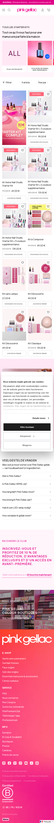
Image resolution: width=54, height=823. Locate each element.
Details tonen (39, 418)
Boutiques (7, 741)
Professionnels (10, 720)
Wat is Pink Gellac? (11, 475)
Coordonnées (30, 781)
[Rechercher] (9, 10)
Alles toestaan (27, 427)
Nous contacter (10, 697)
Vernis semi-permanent (14, 658)
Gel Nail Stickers (10, 663)
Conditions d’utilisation (38, 776)
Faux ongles (8, 667)
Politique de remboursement (14, 771)
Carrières (6, 750)
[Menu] (3, 10)
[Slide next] (47, 56)
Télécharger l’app (11, 715)
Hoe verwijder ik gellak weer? (16, 515)
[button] (43, 82)
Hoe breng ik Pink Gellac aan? (17, 499)
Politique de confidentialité (14, 776)
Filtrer (9, 82)
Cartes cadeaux (10, 680)
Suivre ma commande (13, 706)
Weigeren (27, 445)
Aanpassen (25, 436)
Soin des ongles (10, 671)
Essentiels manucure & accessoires (20, 676)
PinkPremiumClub (11, 711)
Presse (5, 745)
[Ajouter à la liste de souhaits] (48, 94)
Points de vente (10, 754)
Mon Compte (9, 702)
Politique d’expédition (11, 781)
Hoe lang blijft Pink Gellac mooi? (18, 491)
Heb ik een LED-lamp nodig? (16, 507)
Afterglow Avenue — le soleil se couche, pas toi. (27, 2)
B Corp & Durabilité (12, 737)
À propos (6, 732)
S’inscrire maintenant (39, 574)
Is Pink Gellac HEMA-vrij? (14, 483)
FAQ (4, 693)
